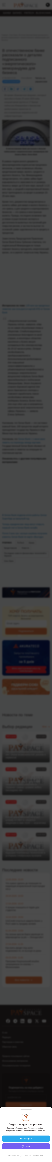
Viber (28, 1146)
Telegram (28, 1138)
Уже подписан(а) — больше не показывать (26, 1156)
